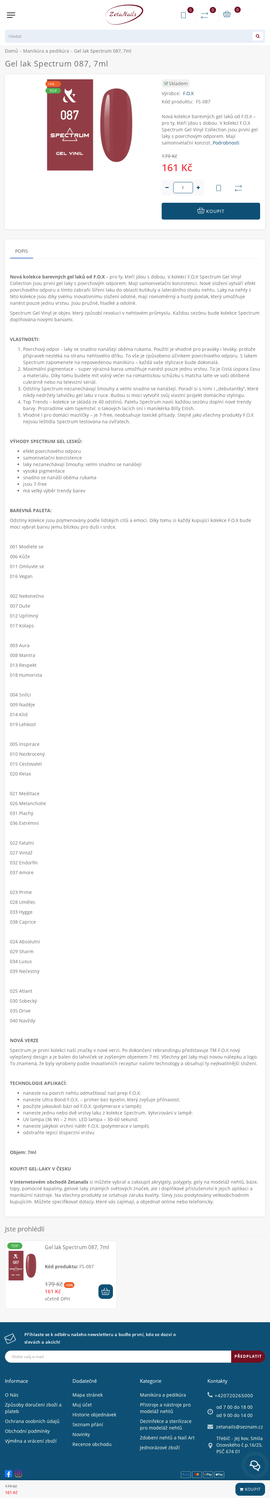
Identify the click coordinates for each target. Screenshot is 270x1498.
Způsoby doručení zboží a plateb (33, 1408)
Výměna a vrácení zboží (31, 1441)
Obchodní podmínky (27, 1431)
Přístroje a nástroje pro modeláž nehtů (165, 1408)
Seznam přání (87, 1424)
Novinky (81, 1434)
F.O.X (188, 93)
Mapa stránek (87, 1395)
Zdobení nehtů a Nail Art (167, 1437)
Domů (11, 51)
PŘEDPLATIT (248, 1356)
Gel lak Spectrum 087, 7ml (77, 1247)
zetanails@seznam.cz (239, 1427)
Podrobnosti (226, 143)
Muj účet (82, 1405)
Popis (21, 251)
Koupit (252, 1489)
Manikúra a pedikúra (163, 1395)
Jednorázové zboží (160, 1447)
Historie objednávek (94, 1414)
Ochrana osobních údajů (32, 1421)
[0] (206, 15)
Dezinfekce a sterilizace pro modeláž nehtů (166, 1424)
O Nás (11, 1395)
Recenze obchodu (92, 1444)
